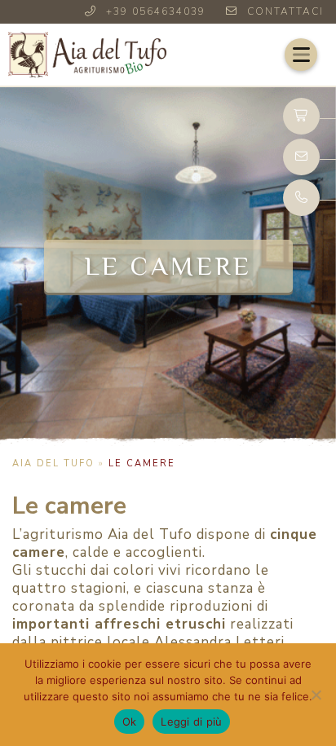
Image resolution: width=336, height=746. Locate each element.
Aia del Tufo (53, 463)
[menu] (301, 54)
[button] (301, 54)
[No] (315, 694)
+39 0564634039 (156, 11)
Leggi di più (191, 721)
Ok (129, 721)
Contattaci (285, 11)
